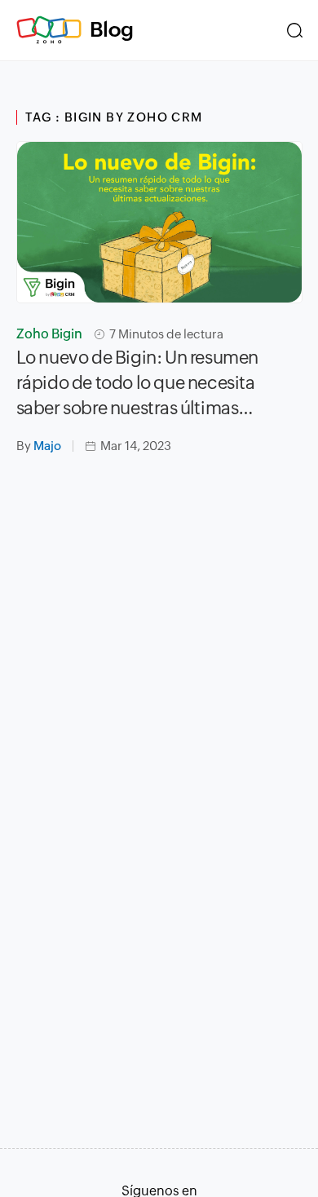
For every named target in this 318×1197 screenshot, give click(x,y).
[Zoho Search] (295, 30)
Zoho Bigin (49, 334)
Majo (47, 446)
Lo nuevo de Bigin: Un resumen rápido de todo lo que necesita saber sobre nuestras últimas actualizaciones (137, 384)
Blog (112, 29)
